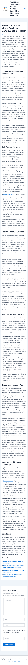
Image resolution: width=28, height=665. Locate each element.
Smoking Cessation (8, 194)
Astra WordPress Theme (14, 661)
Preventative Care (8, 481)
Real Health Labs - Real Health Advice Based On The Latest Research (15, 9)
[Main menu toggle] (24, 8)
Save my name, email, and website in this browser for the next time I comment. (13, 632)
